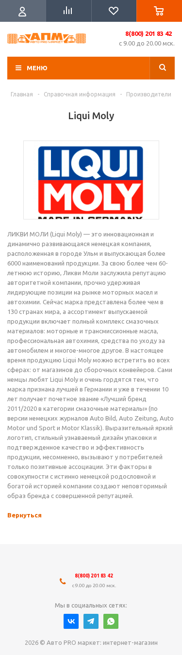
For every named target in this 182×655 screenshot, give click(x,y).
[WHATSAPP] (110, 621)
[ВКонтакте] (71, 621)
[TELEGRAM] (91, 621)
